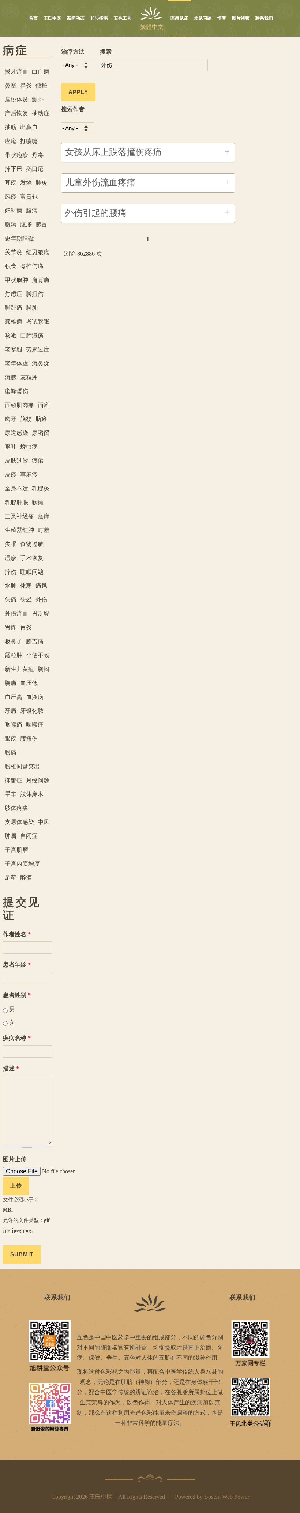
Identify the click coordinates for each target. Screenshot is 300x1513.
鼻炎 (26, 85)
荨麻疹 (29, 474)
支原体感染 (19, 822)
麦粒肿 (29, 377)
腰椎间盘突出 (22, 766)
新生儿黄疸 (19, 669)
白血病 (40, 71)
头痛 (10, 599)
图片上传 (14, 1159)
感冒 (41, 224)
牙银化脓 (32, 711)
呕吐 (10, 447)
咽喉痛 (13, 725)
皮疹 (10, 474)
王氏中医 (52, 18)
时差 (43, 530)
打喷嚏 (29, 141)
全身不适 (16, 488)
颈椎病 (13, 322)
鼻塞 (10, 85)
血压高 (13, 697)
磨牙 (10, 419)
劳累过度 (37, 349)
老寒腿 (13, 349)
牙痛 (10, 711)
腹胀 (26, 224)
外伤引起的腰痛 (96, 213)
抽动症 (40, 113)
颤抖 (38, 99)
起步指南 (99, 18)
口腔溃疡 (32, 335)
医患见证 (179, 18)
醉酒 (26, 877)
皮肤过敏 (16, 461)
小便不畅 (37, 655)
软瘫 (38, 502)
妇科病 (13, 210)
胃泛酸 (40, 613)
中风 (43, 822)
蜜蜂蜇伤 (16, 391)
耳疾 (10, 183)
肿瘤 (10, 836)
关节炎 (13, 252)
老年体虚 (16, 363)
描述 (11, 1068)
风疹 (10, 196)
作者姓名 (17, 934)
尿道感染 (16, 433)
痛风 (41, 586)
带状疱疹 (16, 155)
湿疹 (10, 558)
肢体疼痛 (16, 808)
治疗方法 (73, 52)
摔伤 (10, 572)
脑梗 (26, 419)
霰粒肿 (13, 655)
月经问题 (37, 780)
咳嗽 (10, 335)
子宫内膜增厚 (22, 864)
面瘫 (43, 405)
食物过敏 (32, 544)
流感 (10, 377)
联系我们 (264, 18)
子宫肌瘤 (16, 850)
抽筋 (10, 127)
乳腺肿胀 (16, 502)
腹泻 (10, 224)
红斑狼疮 (37, 252)
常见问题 (202, 18)
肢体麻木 (32, 794)
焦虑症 (13, 294)
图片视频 (241, 18)
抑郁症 (13, 780)
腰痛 (10, 752)
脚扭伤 (35, 294)
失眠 (10, 544)
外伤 (41, 599)
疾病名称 (17, 1038)
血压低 (29, 683)
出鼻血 (29, 127)
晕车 (10, 794)
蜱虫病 (29, 447)
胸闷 (43, 669)
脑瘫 (41, 419)
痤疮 (10, 141)
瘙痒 (43, 516)
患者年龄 (17, 964)
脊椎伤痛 (32, 266)
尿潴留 (40, 433)
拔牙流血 (16, 71)
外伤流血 (16, 613)
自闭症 (29, 836)
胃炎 (26, 627)
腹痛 (32, 210)
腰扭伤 (29, 738)
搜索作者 (73, 109)
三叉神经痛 (19, 516)
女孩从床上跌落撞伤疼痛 (113, 152)
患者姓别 (17, 995)
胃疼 (10, 627)
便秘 (41, 85)
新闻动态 (76, 18)
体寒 (26, 586)
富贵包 (29, 196)
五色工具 (122, 18)
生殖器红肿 (19, 530)
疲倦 (38, 461)
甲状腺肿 (16, 280)
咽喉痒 (35, 725)
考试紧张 (37, 322)
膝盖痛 (35, 641)
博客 (221, 18)
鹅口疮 (35, 169)
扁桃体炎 (16, 99)
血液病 (35, 697)
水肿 (10, 586)
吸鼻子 (13, 641)
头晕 (26, 599)
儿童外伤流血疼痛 (100, 182)
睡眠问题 (32, 572)
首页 (33, 18)
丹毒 (38, 155)
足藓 (10, 877)
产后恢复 (16, 113)
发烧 (26, 183)
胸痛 (10, 683)
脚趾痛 (13, 308)
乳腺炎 (40, 488)
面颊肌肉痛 (19, 405)
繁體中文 (152, 27)
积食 (10, 266)
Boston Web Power (226, 1497)
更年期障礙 (19, 238)
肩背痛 (40, 280)
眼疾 (10, 738)
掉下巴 (13, 169)
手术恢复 (32, 558)
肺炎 (41, 183)
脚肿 (32, 308)
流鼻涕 (40, 363)
